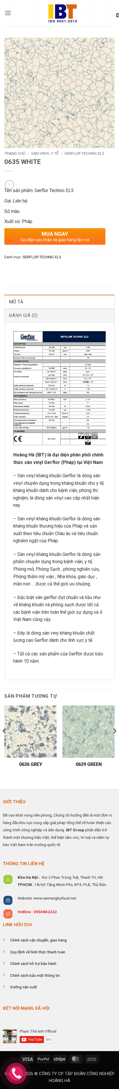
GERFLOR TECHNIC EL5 (84, 153)
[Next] (114, 742)
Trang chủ (14, 153)
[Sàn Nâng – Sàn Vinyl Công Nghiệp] (59, 13)
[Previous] (4, 742)
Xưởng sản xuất (23, 987)
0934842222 (45, 911)
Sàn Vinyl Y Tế (45, 153)
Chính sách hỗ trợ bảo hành (33, 963)
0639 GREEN (89, 764)
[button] (7, 13)
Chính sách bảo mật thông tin (35, 975)
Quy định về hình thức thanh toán (37, 952)
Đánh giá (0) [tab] (23, 315)
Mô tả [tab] (16, 302)
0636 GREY (30, 764)
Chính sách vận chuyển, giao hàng (38, 940)
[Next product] (9, 184)
